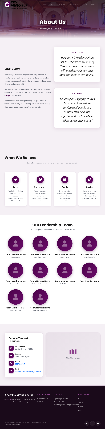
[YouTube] (98, 423)
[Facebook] (86, 423)
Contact (95, 5)
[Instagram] (92, 423)
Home (44, 5)
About (52, 5)
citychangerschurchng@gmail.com (28, 372)
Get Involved (74, 5)
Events (62, 5)
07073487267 (20, 364)
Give (85, 5)
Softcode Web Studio (12, 425)
